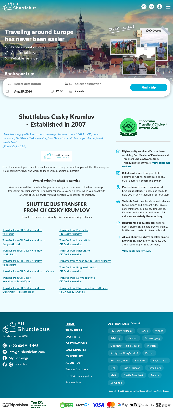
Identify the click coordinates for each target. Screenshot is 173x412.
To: (70, 83)
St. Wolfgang (152, 338)
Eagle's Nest (160, 360)
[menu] (168, 6)
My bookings (19, 358)
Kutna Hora (154, 367)
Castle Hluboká (131, 367)
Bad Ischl (140, 360)
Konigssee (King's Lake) (124, 353)
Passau (149, 353)
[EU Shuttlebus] (26, 327)
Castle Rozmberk (133, 375)
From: (8, 83)
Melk (113, 375)
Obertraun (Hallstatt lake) (125, 345)
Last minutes (76, 350)
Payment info (73, 382)
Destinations (76, 343)
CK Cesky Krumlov (121, 330)
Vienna (159, 330)
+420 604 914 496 (23, 345)
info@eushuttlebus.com (27, 351)
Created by (147, 405)
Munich (151, 345)
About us (73, 363)
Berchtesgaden (119, 360)
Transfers (74, 330)
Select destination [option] (27, 84)
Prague (144, 330)
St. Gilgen (116, 382)
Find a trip (149, 87)
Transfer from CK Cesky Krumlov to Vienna (28, 271)
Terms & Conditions (77, 369)
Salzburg (115, 338)
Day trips (73, 337)
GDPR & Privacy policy (79, 376)
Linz (112, 367)
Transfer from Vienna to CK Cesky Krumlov (85, 260)
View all (136, 323)
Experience (74, 356)
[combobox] (39, 84)
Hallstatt (133, 338)
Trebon (155, 375)
